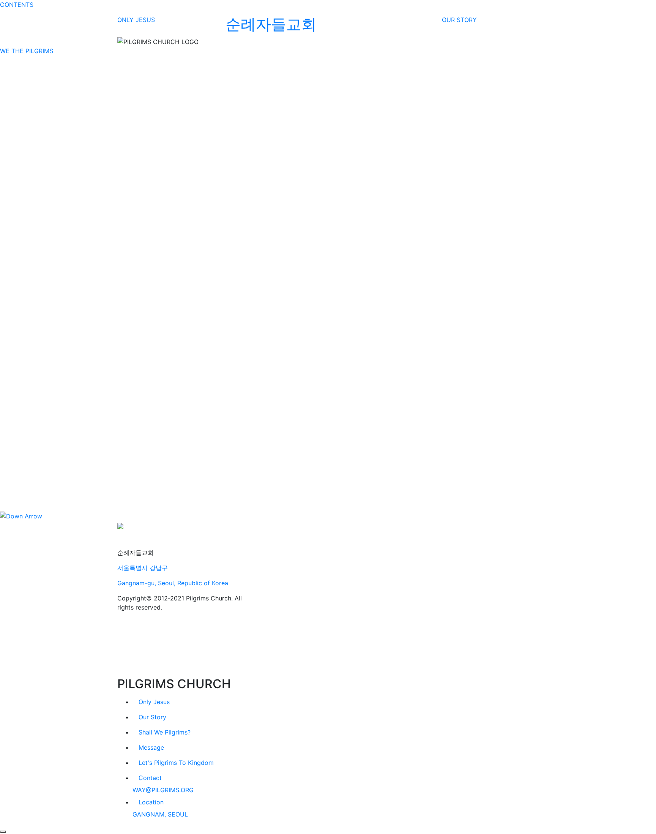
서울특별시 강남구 (142, 568)
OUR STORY (459, 20)
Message (151, 747)
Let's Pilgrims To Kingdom (176, 762)
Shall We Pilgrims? (165, 732)
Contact (150, 778)
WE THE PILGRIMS (26, 51)
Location (151, 802)
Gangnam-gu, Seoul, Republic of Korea (172, 583)
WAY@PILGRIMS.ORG (163, 790)
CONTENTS (16, 4)
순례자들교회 (271, 24)
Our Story (152, 717)
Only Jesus (154, 702)
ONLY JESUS (136, 20)
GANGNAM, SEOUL (160, 814)
